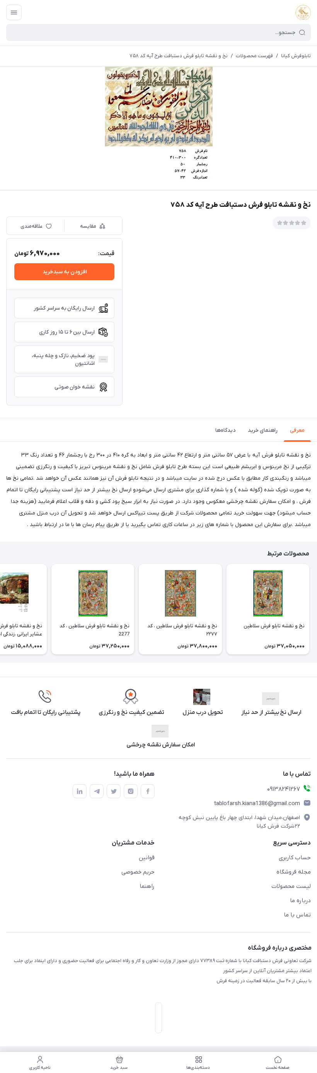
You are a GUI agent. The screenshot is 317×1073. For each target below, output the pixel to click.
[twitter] (114, 791)
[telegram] (97, 791)
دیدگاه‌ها (225, 430)
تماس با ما (297, 915)
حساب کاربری (295, 858)
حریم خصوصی (138, 872)
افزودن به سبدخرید (65, 272)
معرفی (297, 430)
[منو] (14, 12)
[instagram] (131, 791)
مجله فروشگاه (293, 872)
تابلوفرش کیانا (296, 56)
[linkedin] (80, 791)
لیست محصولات (291, 886)
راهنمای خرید (263, 430)
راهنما (147, 886)
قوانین (147, 858)
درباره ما (300, 900)
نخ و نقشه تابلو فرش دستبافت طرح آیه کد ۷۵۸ (179, 56)
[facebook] (148, 791)
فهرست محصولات (254, 56)
